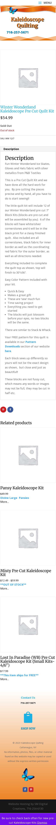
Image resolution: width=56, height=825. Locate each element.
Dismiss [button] (42, 822)
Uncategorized (32, 138)
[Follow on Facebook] (25, 789)
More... (4, 501)
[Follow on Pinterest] (31, 789)
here (8, 351)
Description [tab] (11, 149)
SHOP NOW (28, 728)
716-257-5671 (18, 32)
